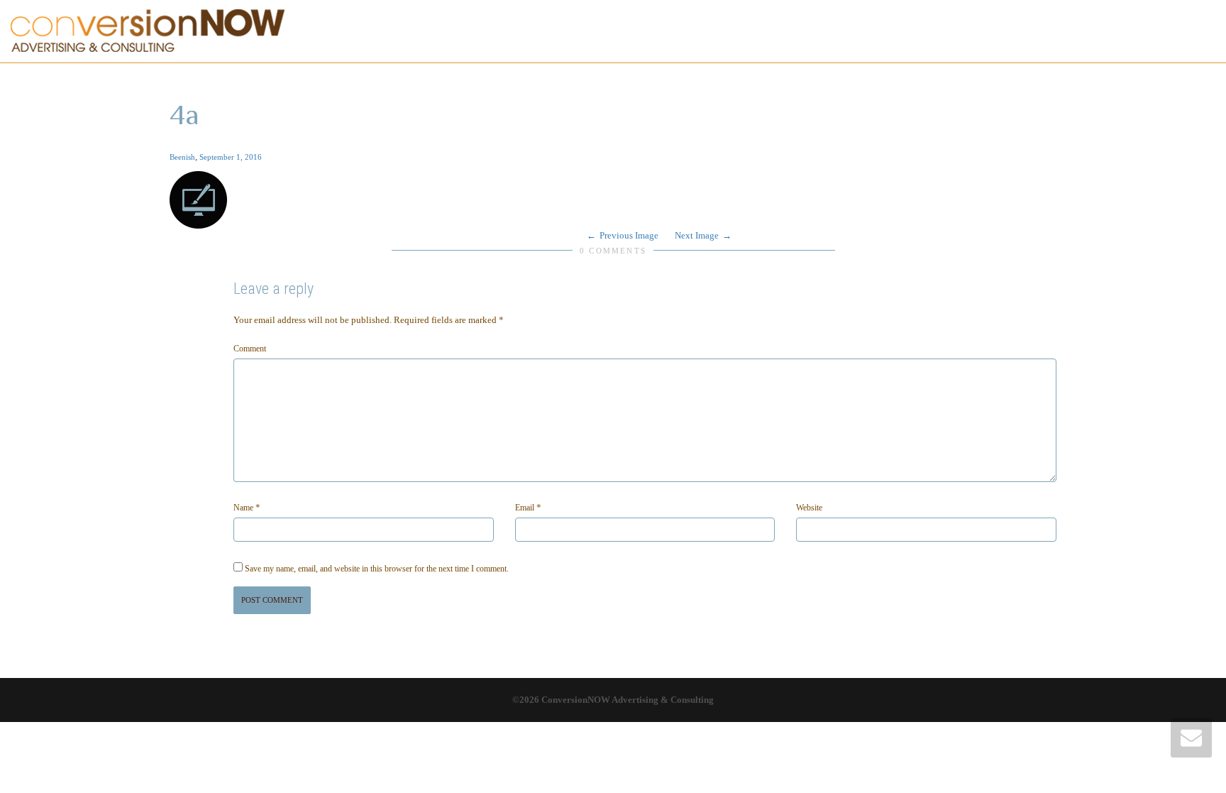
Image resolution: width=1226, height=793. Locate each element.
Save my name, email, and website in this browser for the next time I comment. (377, 569)
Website (809, 508)
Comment (249, 349)
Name (243, 508)
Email (524, 508)
